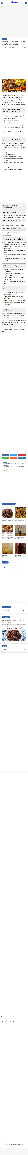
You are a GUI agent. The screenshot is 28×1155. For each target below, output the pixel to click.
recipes (4, 38)
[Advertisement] (14, 22)
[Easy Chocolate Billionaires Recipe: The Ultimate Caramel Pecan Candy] (7, 512)
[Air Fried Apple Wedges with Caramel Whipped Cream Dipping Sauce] (7, 530)
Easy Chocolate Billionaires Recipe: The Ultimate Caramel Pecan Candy (7, 520)
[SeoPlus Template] (6, 1144)
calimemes (14, 2)
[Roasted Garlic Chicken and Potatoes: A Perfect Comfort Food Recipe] (20, 512)
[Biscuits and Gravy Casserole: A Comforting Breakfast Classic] (7, 548)
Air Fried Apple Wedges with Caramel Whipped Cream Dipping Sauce (7, 538)
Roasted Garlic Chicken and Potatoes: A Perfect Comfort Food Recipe (20, 520)
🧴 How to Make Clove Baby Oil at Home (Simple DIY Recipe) (20, 538)
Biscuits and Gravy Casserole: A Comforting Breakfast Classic (7, 556)
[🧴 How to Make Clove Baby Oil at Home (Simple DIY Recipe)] (20, 530)
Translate (12, 1021)
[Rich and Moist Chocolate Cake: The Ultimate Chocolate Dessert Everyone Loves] (20, 548)
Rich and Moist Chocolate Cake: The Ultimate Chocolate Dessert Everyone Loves (20, 556)
